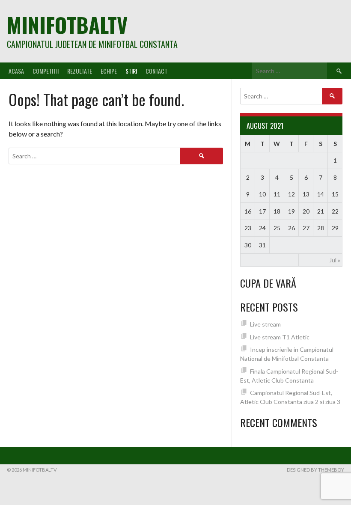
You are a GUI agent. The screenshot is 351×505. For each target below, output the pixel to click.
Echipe (109, 70)
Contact (156, 70)
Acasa (16, 70)
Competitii (46, 70)
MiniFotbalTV (67, 24)
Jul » (334, 260)
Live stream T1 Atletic (279, 337)
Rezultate (79, 70)
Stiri (131, 70)
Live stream (265, 324)
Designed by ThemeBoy (315, 469)
